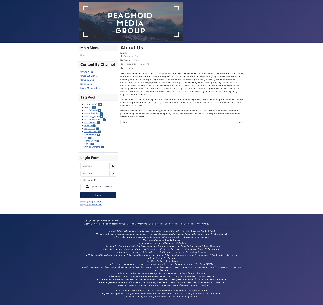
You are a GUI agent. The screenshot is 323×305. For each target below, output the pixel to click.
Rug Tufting (89, 128)
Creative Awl (90, 122)
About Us (88, 223)
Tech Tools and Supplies (106, 223)
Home (83, 55)
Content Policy (156, 223)
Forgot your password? (91, 201)
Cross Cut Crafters (89, 76)
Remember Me (90, 180)
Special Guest (91, 131)
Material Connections (137, 223)
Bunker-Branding (92, 147)
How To (88, 125)
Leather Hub (90, 134)
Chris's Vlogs (86, 72)
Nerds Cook (86, 84)
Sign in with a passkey (101, 186)
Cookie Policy (171, 223)
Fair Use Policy (187, 223)
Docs (136, 60)
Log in (98, 195)
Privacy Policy (202, 223)
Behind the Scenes (93, 119)
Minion (87, 143)
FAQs (122, 223)
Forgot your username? (91, 204)
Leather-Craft (90, 104)
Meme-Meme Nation (90, 88)
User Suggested (92, 116)
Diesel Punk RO (91, 113)
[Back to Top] (318, 300)
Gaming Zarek (87, 80)
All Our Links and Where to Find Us (100, 220)
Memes (87, 107)
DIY (86, 137)
